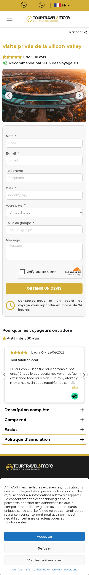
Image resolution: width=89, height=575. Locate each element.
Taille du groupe (20, 223)
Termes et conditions (64, 569)
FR (64, 5)
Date (11, 188)
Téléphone (14, 171)
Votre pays (15, 205)
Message (13, 240)
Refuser (44, 548)
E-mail (12, 153)
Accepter (44, 536)
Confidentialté (21, 569)
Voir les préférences (44, 560)
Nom (11, 136)
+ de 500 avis (34, 57)
